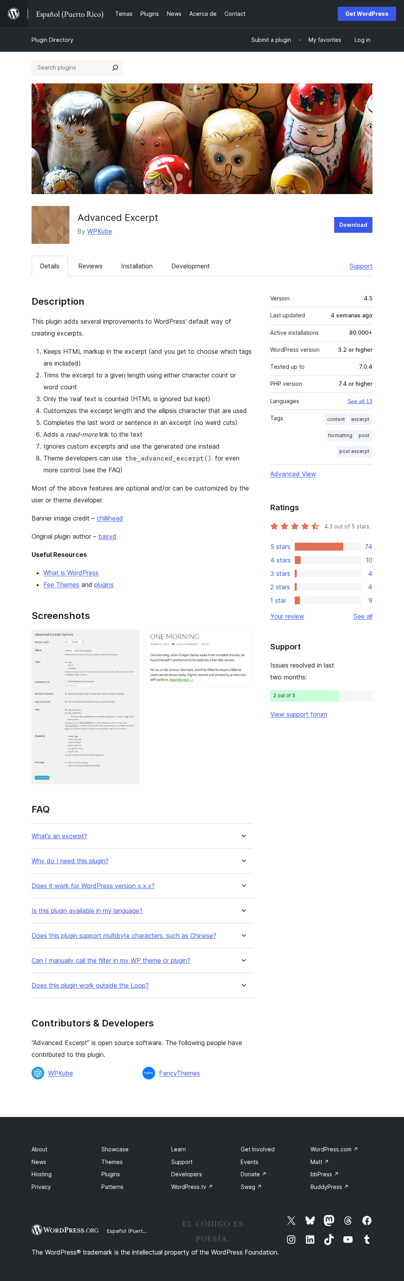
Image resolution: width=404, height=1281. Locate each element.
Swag (251, 1186)
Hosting (42, 1174)
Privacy (41, 1186)
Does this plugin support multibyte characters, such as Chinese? (124, 936)
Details (50, 266)
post (364, 435)
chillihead (110, 518)
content (336, 419)
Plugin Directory (52, 39)
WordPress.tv (192, 1186)
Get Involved (258, 1149)
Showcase (115, 1149)
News (39, 1161)
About (39, 1149)
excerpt (360, 419)
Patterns (112, 1186)
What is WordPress (71, 573)
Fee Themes (61, 585)
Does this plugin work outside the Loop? (90, 985)
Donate (254, 1174)
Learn (178, 1149)
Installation (137, 266)
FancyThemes (179, 1073)
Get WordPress (367, 13)
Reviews (90, 266)
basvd (107, 536)
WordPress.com (334, 1149)
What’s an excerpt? (59, 836)
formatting (340, 435)
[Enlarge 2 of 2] (243, 640)
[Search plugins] (115, 67)
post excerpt (354, 451)
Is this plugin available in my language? (87, 911)
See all (363, 616)
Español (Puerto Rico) (133, 1231)
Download (353, 224)
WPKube (99, 231)
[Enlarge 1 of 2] (129, 640)
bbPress (324, 1174)
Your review (287, 616)
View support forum (298, 714)
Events (249, 1161)
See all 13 (360, 401)
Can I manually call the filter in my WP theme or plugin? (111, 960)
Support (361, 266)
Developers (186, 1174)
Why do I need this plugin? (70, 861)
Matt (319, 1161)
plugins (104, 585)
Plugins (110, 1174)
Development (190, 266)
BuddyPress (329, 1186)
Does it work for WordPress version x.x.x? (93, 886)
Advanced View (293, 474)
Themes (112, 1161)
